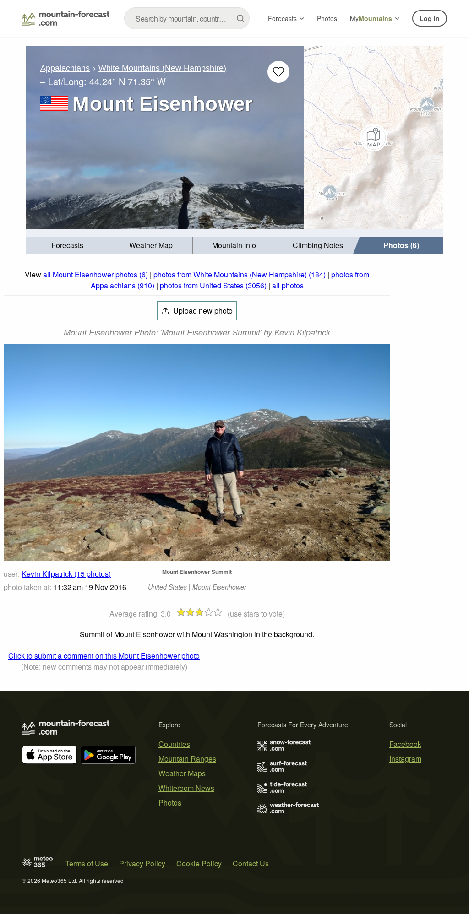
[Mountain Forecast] (65, 18)
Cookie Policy (199, 863)
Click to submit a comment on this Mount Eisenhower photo (104, 655)
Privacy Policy (142, 863)
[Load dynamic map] (373, 137)
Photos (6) (401, 245)
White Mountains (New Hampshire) (162, 68)
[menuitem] (67, 245)
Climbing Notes (318, 245)
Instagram (405, 758)
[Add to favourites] (278, 72)
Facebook (405, 744)
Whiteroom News (186, 788)
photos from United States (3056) (213, 285)
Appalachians (65, 68)
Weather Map (151, 245)
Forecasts (282, 18)
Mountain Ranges (187, 758)
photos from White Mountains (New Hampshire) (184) (239, 274)
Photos (327, 18)
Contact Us (251, 863)
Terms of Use (86, 863)
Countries (174, 744)
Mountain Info (234, 245)
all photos (288, 285)
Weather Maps (182, 773)
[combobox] (187, 18)
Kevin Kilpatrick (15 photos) (66, 573)
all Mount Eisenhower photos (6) (95, 274)
